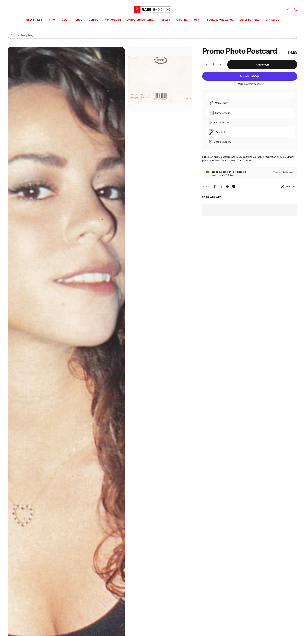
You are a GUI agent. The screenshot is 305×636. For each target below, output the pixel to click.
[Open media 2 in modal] (160, 79)
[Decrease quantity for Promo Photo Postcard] (206, 64)
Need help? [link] (291, 186)
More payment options (249, 83)
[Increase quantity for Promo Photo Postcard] (221, 64)
